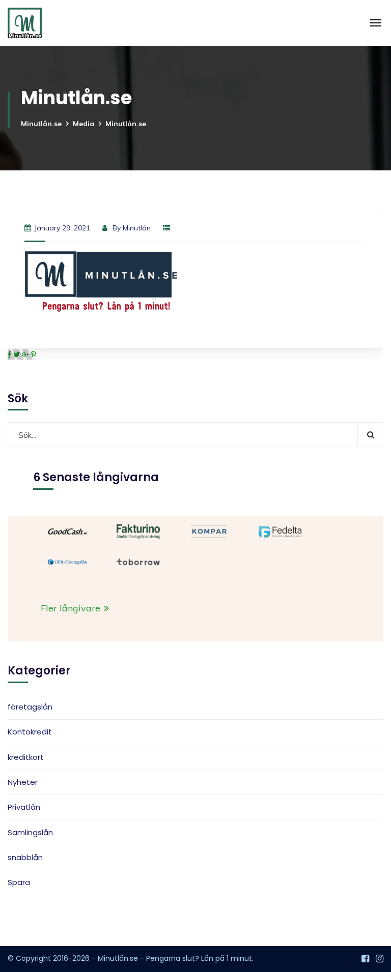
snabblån (25, 857)
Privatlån (24, 807)
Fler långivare (72, 608)
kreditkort (26, 757)
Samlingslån (30, 832)
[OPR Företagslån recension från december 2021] (67, 561)
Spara (19, 882)
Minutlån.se (41, 123)
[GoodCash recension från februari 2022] (67, 530)
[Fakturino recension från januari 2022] (138, 530)
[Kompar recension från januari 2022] (209, 530)
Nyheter (23, 782)
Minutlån (137, 227)
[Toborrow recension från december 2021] (138, 561)
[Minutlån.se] (25, 23)
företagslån (30, 706)
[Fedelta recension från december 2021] (280, 530)
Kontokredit (30, 731)
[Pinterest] (33, 354)
